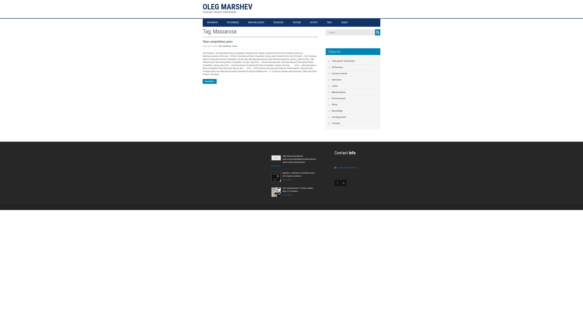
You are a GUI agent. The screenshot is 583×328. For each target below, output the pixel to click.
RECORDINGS (233, 22)
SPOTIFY (314, 22)
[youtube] (344, 183)
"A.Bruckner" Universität (343, 61)
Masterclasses (339, 92)
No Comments (225, 46)
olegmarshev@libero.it (348, 168)
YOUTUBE (297, 22)
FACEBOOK (278, 22)
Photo (335, 104)
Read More (209, 81)
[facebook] (337, 183)
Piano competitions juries (218, 41)
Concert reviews (339, 73)
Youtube (336, 123)
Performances (339, 98)
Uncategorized (339, 117)
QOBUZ (344, 22)
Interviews (337, 80)
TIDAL (329, 22)
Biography (212, 22)
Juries (234, 46)
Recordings (337, 111)
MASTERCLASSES (256, 22)
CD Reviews (337, 67)
